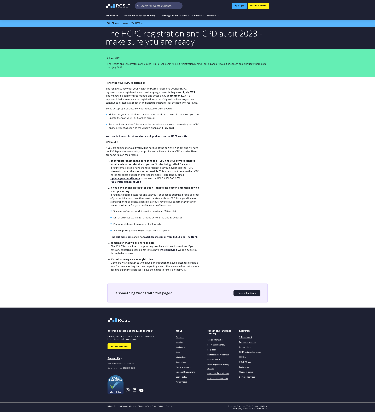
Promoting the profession (218, 373)
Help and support (183, 367)
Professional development (218, 355)
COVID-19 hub (245, 362)
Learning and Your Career (174, 15)
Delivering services (247, 377)
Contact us (180, 337)
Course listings (245, 347)
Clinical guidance (246, 372)
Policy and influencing (216, 345)
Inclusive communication (217, 378)
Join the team (181, 357)
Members (211, 15)
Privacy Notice (157, 406)
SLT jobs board (245, 337)
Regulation (211, 350)
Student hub (244, 367)
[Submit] (138, 5)
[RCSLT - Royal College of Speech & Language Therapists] (118, 6)
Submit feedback (247, 293)
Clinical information (215, 340)
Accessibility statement (185, 372)
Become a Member (119, 346)
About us (179, 342)
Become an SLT (213, 360)
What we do (112, 15)
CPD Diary (243, 357)
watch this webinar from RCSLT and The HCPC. (170, 237)
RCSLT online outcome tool (250, 352)
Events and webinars (247, 342)
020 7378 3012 (129, 368)
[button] (179, 332)
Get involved (181, 362)
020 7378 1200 (128, 363)
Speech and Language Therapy (139, 15)
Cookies (169, 406)
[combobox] (159, 5)
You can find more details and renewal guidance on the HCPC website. (147, 136)
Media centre (181, 347)
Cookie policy (181, 377)
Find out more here (121, 237)
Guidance (197, 15)
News (125, 23)
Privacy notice (181, 382)
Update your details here (125, 178)
